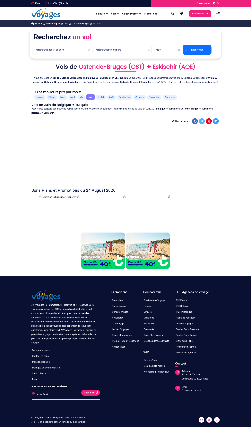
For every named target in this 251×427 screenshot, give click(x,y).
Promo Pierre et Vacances (125, 341)
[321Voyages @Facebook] (214, 3)
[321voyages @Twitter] (209, 420)
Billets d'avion (150, 360)
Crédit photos (39, 373)
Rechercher (197, 49)
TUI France (181, 300)
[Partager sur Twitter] (202, 121)
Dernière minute (119, 312)
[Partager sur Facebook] (195, 121)
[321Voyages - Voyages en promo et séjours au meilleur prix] (32, 24)
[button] (181, 13)
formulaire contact (191, 390)
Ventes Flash (118, 346)
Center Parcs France (186, 335)
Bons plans (198, 13)
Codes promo (118, 306)
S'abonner (89, 392)
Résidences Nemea (185, 346)
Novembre (154, 97)
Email (38, 3)
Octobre (139, 97)
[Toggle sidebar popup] (217, 13)
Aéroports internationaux (156, 371)
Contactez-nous (40, 356)
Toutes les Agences (186, 352)
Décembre (169, 97)
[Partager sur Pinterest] (209, 121)
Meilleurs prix (53, 23)
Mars (62, 97)
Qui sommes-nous (41, 350)
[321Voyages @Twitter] (218, 3)
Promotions (151, 13)
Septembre (124, 97)
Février (51, 97)
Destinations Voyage (154, 300)
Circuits (147, 312)
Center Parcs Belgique (187, 329)
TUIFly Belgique (183, 312)
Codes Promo (130, 13)
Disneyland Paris (184, 341)
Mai (81, 97)
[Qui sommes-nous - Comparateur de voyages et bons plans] (45, 296)
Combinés (148, 329)
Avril (72, 97)
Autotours (148, 323)
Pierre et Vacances (121, 335)
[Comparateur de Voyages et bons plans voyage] (45, 14)
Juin (66, 23)
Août (111, 97)
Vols (113, 13)
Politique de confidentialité (46, 367)
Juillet (101, 97)
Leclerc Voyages (120, 329)
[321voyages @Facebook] (201, 420)
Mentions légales (41, 361)
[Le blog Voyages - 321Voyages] (217, 420)
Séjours (100, 13)
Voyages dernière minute (156, 341)
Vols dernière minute (154, 366)
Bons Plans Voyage (153, 335)
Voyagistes (117, 317)
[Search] (172, 13)
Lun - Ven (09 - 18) (58, 3)
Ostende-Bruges (80, 23)
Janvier (39, 97)
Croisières (148, 317)
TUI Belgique (118, 323)
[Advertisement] (118, 153)
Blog (34, 379)
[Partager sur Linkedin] (216, 121)
